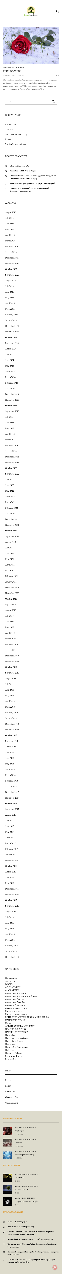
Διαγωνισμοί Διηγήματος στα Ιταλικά (21, 996)
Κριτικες (9, 1023)
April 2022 (10, 496)
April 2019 (10, 701)
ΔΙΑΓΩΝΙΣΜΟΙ (12, 990)
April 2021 (10, 565)
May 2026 (9, 229)
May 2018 (9, 764)
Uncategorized (11, 978)
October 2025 (11, 269)
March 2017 (10, 843)
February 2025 (11, 315)
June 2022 (9, 485)
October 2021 (11, 531)
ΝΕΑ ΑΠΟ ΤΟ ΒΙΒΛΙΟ (15, 1029)
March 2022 (10, 502)
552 (18, 1205)
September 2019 (12, 673)
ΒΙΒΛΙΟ (8, 984)
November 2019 (12, 661)
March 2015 (10, 940)
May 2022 (9, 491)
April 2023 (10, 434)
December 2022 (12, 457)
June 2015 (9, 923)
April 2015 (10, 934)
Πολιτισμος (10, 1044)
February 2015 (11, 946)
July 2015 (9, 917)
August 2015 (10, 911)
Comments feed (12, 1097)
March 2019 (10, 707)
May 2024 (9, 366)
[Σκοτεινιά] (7, 1143)
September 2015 (12, 906)
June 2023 (9, 423)
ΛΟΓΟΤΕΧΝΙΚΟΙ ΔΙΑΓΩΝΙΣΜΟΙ (20, 1026)
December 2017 (12, 792)
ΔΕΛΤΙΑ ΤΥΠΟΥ (12, 987)
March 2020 (10, 639)
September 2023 (12, 411)
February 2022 (11, 508)
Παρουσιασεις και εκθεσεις (17, 1038)
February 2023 (11, 445)
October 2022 (11, 468)
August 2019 (10, 678)
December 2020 (12, 587)
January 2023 (11, 451)
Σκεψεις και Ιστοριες (14, 1056)
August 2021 (10, 542)
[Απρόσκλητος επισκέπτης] (7, 1155)
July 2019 (9, 684)
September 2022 (12, 474)
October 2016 (11, 866)
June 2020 (9, 622)
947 (18, 1193)
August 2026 (10, 212)
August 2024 (10, 349)
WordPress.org (11, 1103)
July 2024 (9, 354)
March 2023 (10, 440)
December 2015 (12, 889)
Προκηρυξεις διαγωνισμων (16, 1047)
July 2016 (9, 877)
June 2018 (9, 758)
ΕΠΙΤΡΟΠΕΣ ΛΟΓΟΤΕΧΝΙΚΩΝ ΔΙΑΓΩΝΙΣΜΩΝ (27, 1017)
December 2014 (12, 957)
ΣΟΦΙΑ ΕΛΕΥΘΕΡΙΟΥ (18, 1259)
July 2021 (9, 548)
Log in (8, 1086)
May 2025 (9, 298)
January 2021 (11, 582)
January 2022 (11, 514)
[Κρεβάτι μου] (7, 1131)
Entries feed (10, 1091)
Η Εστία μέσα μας (28, 171)
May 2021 (9, 559)
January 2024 (11, 388)
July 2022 (9, 479)
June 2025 (9, 292)
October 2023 (11, 406)
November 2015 (12, 894)
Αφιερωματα (10, 981)
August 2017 (10, 815)
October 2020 (11, 599)
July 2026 (9, 218)
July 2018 (9, 752)
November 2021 (12, 525)
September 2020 (12, 604)
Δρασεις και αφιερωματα (16, 1008)
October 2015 (11, 900)
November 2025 (12, 263)
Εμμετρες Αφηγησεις (14, 1011)
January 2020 (11, 650)
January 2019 (11, 718)
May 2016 (9, 883)
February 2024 (11, 383)
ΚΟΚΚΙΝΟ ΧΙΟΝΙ (12, 71)
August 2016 (10, 872)
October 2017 (11, 803)
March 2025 (10, 309)
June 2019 (9, 690)
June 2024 (9, 360)
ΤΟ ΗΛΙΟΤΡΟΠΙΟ (22, 1189)
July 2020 (9, 616)
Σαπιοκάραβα (23, 166)
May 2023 (9, 428)
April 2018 (10, 769)
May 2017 (9, 832)
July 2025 (9, 286)
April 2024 (10, 371)
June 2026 (9, 224)
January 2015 (11, 951)
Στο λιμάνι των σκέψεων (15, 144)
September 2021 (12, 536)
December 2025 (12, 258)
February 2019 (11, 713)
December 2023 (12, 394)
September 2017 (12, 809)
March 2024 (10, 377)
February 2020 (11, 644)
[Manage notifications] (55, 1267)
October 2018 (11, 735)
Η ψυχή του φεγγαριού (45, 183)
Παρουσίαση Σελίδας (14, 1041)
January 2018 (11, 786)
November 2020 (12, 593)
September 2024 (12, 343)
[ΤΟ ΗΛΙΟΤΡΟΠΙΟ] (7, 1188)
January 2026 (11, 252)
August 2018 (10, 747)
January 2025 (11, 320)
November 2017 (12, 798)
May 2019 (9, 695)
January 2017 (11, 855)
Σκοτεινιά (9, 129)
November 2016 (12, 860)
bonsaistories (9, 75)
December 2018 (12, 724)
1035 (18, 1181)
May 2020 (9, 627)
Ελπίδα (8, 139)
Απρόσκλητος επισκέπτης (16, 134)
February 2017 (11, 849)
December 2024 (12, 326)
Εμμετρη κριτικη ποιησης (16, 1014)
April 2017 (10, 838)
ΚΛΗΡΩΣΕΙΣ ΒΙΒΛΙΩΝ (15, 1020)
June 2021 (9, 553)
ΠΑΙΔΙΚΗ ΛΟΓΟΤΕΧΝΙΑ (16, 1032)
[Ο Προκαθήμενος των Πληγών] (7, 1200)
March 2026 (10, 241)
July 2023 (9, 417)
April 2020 (10, 633)
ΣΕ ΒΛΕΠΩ (19, 1177)
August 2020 (10, 610)
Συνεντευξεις (10, 1059)
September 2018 (12, 741)
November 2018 (12, 730)
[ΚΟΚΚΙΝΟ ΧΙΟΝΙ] (31, 45)
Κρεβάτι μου (10, 124)
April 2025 (10, 303)
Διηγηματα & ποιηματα (13, 67)
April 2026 (10, 235)
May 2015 (9, 929)
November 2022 (12, 462)
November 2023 (12, 400)
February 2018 (11, 781)
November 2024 (12, 332)
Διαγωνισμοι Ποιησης (14, 999)
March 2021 (10, 570)
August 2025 (10, 280)
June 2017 (9, 826)
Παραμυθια (10, 1035)
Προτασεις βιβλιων (13, 1053)
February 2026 (11, 246)
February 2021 (11, 576)
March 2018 (10, 775)
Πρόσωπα (9, 1050)
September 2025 (12, 275)
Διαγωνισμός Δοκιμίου (15, 1002)
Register (8, 1080)
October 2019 (11, 667)
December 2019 (12, 656)
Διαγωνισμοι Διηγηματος (16, 993)
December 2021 (12, 519)
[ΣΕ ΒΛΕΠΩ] (7, 1176)
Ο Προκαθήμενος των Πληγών (26, 1201)
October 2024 (11, 337)
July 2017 (9, 821)
